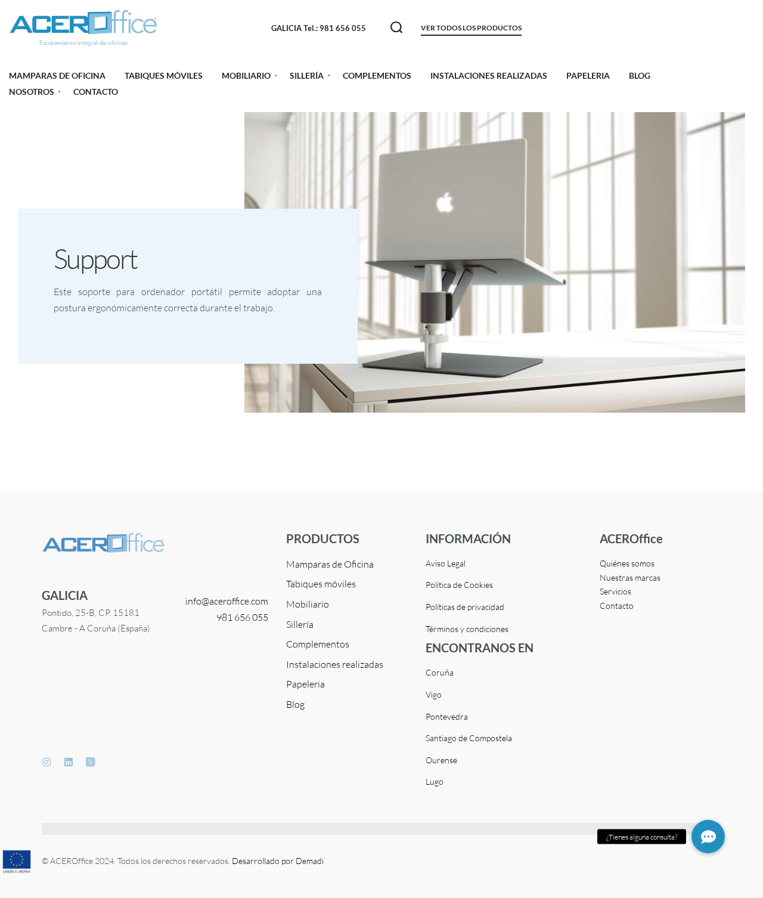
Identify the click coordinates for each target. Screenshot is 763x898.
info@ (197, 601)
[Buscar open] (396, 27)
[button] (708, 836)
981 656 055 (242, 617)
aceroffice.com (238, 601)
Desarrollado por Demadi (278, 861)
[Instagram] (46, 762)
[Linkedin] (68, 762)
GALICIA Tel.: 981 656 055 (318, 28)
